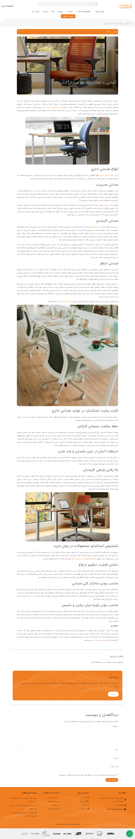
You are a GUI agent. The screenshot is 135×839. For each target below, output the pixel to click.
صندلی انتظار (33, 269)
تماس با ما (35, 11)
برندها (70, 11)
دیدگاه (115, 726)
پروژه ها (60, 11)
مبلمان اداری (100, 11)
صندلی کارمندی (95, 227)
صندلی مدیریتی (108, 205)
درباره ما (45, 11)
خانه (131, 23)
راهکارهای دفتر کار (84, 11)
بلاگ (52, 11)
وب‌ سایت (114, 766)
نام (116, 749)
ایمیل (115, 758)
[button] (19, 31)
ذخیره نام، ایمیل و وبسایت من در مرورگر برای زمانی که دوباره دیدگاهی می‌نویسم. (87, 775)
